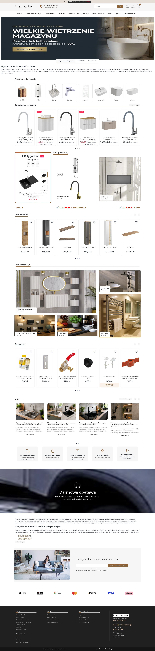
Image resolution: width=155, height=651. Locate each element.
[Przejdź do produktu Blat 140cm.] (130, 233)
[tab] (75, 148)
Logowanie (82, 615)
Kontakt (18, 640)
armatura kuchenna (24, 535)
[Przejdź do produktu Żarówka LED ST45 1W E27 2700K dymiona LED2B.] (25, 362)
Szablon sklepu (104, 649)
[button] (120, 6)
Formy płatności (20, 624)
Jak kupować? (51, 615)
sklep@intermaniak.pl (122, 625)
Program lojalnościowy (22, 620)
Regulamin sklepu (52, 622)
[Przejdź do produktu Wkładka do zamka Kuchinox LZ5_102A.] (46, 362)
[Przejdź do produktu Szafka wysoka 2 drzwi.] (25, 233)
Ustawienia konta (84, 622)
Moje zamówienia (84, 617)
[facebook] (113, 630)
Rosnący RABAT (20, 615)
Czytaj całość (30, 434)
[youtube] (122, 630)
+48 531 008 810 (120, 621)
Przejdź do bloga (125, 399)
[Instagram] (119, 630)
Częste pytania (51, 617)
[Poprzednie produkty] (135, 105)
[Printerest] (116, 630)
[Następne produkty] (139, 105)
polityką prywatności (102, 570)
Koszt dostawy (20, 627)
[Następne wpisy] (139, 399)
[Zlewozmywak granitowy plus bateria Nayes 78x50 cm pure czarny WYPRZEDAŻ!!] (29, 180)
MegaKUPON (20, 617)
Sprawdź (59, 176)
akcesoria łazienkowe (24, 538)
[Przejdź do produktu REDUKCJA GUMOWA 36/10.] (88, 362)
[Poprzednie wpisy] (135, 399)
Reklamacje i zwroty (21, 629)
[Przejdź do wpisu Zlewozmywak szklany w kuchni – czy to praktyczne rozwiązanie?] (93, 411)
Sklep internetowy (53, 649)
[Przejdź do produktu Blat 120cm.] (67, 233)
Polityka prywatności (53, 620)
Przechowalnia (83, 620)
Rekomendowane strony (23, 642)
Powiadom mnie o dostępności (109, 385)
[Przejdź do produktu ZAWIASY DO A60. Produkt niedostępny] (109, 362)
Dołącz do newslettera (118, 565)
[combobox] (105, 6)
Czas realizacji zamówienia (23, 622)
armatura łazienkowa (24, 536)
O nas (17, 637)
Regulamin (93, 568)
